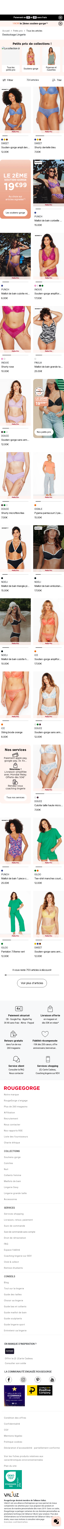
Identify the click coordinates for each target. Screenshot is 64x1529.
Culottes (8, 1163)
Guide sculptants (13, 1318)
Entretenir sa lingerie (15, 1330)
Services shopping (14, 1214)
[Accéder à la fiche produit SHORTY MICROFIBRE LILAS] (15, 475)
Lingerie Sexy (11, 1187)
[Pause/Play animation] (60, 17)
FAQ (6, 1244)
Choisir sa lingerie (13, 1300)
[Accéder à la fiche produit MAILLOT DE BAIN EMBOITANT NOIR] (48, 548)
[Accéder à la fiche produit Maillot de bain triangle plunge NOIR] (15, 548)
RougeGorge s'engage (16, 1100)
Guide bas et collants (15, 1306)
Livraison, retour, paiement (18, 1220)
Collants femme (12, 1175)
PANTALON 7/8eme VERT (13, 951)
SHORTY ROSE (7, 366)
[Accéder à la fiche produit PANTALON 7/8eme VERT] (15, 914)
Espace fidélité (12, 1250)
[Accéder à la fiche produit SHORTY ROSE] (15, 329)
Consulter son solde (15, 1363)
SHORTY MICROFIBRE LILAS (12, 512)
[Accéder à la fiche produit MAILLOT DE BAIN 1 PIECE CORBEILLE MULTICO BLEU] (15, 841)
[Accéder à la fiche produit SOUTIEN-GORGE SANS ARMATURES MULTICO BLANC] (48, 694)
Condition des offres (15, 1418)
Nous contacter (12, 1124)
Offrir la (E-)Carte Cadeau (19, 1358)
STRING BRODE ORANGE (11, 732)
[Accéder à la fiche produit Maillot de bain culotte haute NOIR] (15, 621)
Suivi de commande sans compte (19, 1232)
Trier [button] (59, 80)
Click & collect (11, 1262)
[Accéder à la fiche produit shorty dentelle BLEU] (48, 110)
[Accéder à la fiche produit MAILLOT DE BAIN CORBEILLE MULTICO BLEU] (48, 183)
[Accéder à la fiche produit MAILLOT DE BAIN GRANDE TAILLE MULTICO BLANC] (48, 329)
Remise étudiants (13, 1268)
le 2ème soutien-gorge (30, 23)
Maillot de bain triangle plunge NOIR (19, 585)
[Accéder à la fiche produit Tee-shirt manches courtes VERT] (48, 841)
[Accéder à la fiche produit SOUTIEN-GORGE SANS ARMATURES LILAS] (15, 402)
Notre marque (11, 1094)
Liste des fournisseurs (16, 1136)
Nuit (6, 1169)
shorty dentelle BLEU (45, 147)
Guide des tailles (13, 1294)
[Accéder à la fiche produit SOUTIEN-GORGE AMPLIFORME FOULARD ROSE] (48, 256)
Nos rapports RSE (13, 1130)
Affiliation (9, 1112)
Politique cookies (13, 1442)
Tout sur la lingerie (14, 1288)
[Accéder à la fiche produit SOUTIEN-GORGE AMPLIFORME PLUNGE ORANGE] (48, 621)
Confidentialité (12, 1424)
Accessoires (10, 1199)
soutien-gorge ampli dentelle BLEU (19, 147)
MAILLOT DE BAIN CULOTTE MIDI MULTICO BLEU (22, 293)
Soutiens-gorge (12, 1157)
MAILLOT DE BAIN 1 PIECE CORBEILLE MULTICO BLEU (24, 878)
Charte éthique (12, 1142)
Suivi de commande (14, 1226)
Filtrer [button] (10, 80)
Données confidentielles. (16, 1522)
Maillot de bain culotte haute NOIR (18, 659)
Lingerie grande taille (15, 1193)
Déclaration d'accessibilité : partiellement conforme (32, 1448)
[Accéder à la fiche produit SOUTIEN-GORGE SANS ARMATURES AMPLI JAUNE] (48, 914)
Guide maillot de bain (15, 1312)
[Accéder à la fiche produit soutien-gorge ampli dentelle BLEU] (15, 110)
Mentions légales (13, 1436)
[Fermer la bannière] (60, 23)
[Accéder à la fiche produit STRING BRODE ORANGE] (15, 694)
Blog (6, 1282)
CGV (6, 1430)
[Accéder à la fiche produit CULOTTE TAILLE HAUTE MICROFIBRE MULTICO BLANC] (48, 768)
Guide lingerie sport (14, 1324)
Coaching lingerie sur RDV (18, 1256)
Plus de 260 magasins (16, 1106)
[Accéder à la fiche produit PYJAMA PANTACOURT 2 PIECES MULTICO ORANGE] (48, 475)
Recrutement (11, 1118)
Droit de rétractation (15, 1238)
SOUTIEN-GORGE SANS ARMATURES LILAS (19, 439)
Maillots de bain (12, 1181)
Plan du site (10, 1466)
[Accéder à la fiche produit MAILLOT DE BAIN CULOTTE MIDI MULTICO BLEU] (15, 256)
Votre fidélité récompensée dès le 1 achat (30, 16)
